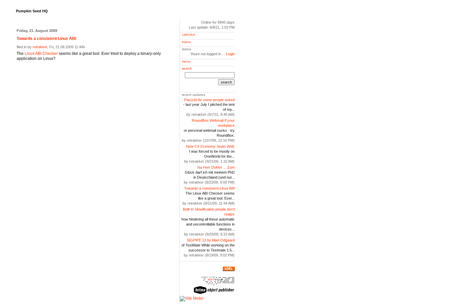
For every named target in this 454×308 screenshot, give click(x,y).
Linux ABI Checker (41, 53)
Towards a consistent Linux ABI (209, 188)
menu (186, 61)
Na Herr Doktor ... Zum (216, 167)
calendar (188, 34)
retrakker (40, 47)
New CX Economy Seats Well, (210, 146)
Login (230, 54)
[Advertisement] (94, 74)
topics (186, 42)
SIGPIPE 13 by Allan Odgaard (211, 240)
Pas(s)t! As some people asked (209, 100)
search (187, 68)
